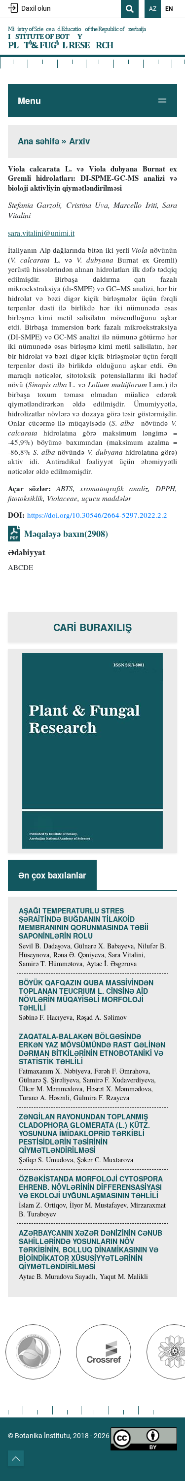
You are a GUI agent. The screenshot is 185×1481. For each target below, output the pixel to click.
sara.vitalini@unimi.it (41, 233)
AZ (152, 8)
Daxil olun (36, 8)
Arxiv (79, 141)
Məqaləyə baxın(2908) (66, 533)
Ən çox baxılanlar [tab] (52, 875)
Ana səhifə (38, 141)
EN (169, 8)
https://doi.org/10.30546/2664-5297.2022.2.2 (98, 515)
